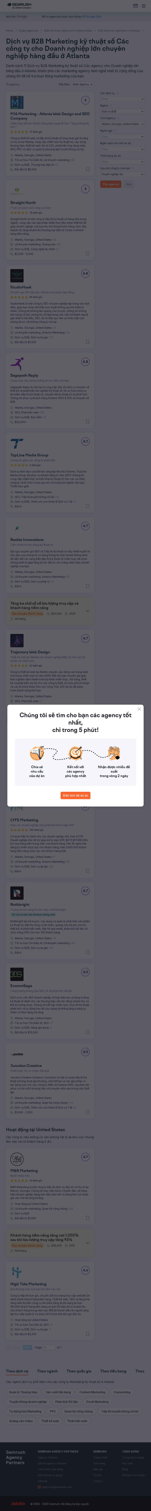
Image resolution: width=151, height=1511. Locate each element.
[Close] (139, 709)
